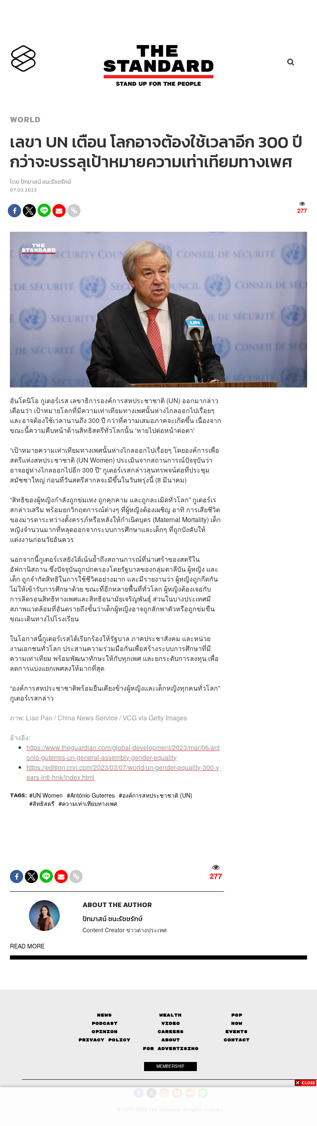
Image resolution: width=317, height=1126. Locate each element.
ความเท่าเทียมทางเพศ (89, 803)
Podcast (105, 1023)
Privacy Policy (104, 1040)
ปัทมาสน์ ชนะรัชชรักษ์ (46, 182)
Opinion (105, 1031)
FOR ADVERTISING (171, 1048)
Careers (171, 1031)
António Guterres (92, 795)
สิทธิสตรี (43, 803)
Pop (236, 1015)
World (25, 119)
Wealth (170, 1015)
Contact (237, 1040)
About (170, 1040)
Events (236, 1031)
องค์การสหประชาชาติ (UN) (157, 795)
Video (170, 1023)
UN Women (48, 795)
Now (236, 1023)
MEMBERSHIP (170, 1066)
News (104, 1015)
